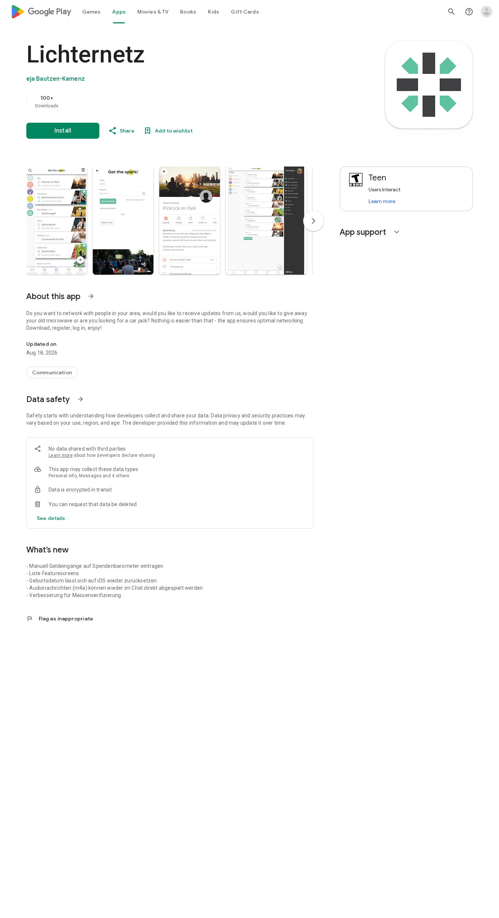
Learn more (61, 455)
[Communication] (52, 372)
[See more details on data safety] (51, 518)
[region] (172, 101)
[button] (56, 221)
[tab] (91, 11)
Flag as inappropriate (59, 618)
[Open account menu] (486, 11)
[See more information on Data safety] (80, 399)
